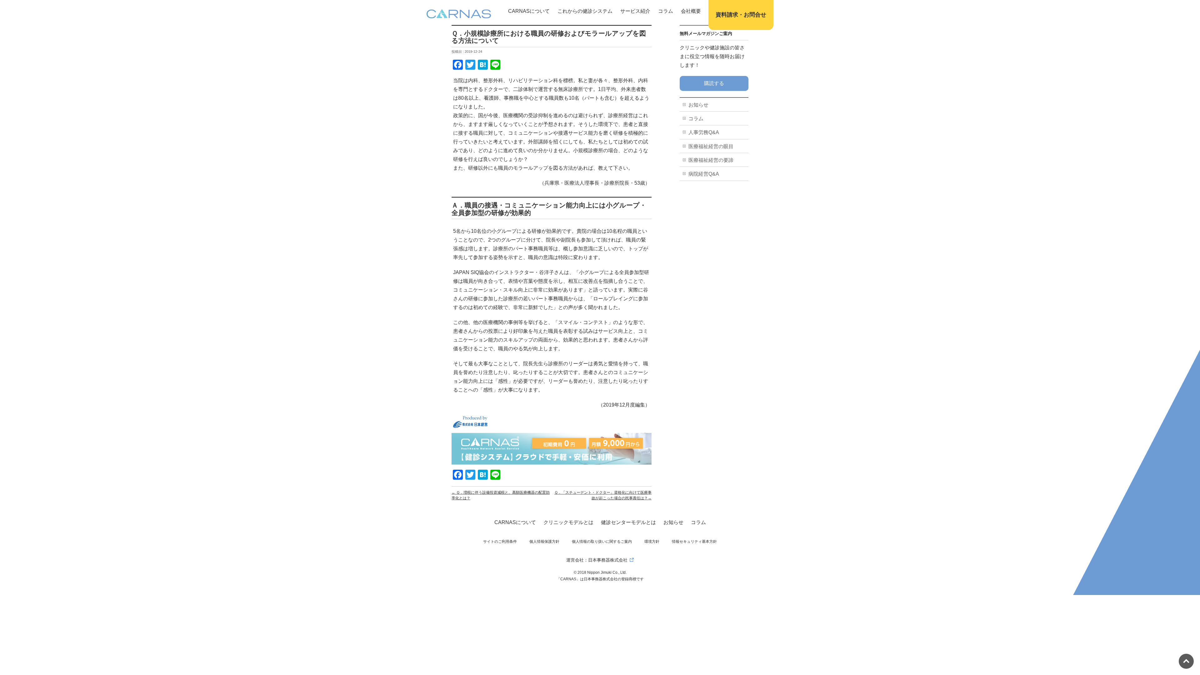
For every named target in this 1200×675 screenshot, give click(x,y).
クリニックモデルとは (568, 522)
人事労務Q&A (703, 132)
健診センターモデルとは (628, 522)
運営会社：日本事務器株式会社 (597, 560)
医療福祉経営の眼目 (710, 146)
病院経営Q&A (703, 174)
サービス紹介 (635, 11)
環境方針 (651, 541)
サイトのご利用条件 (500, 541)
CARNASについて (529, 11)
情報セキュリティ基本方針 (694, 541)
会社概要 (691, 11)
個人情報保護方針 (544, 541)
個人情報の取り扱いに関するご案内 (602, 541)
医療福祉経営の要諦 (710, 160)
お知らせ (698, 105)
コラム (665, 11)
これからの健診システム (585, 11)
